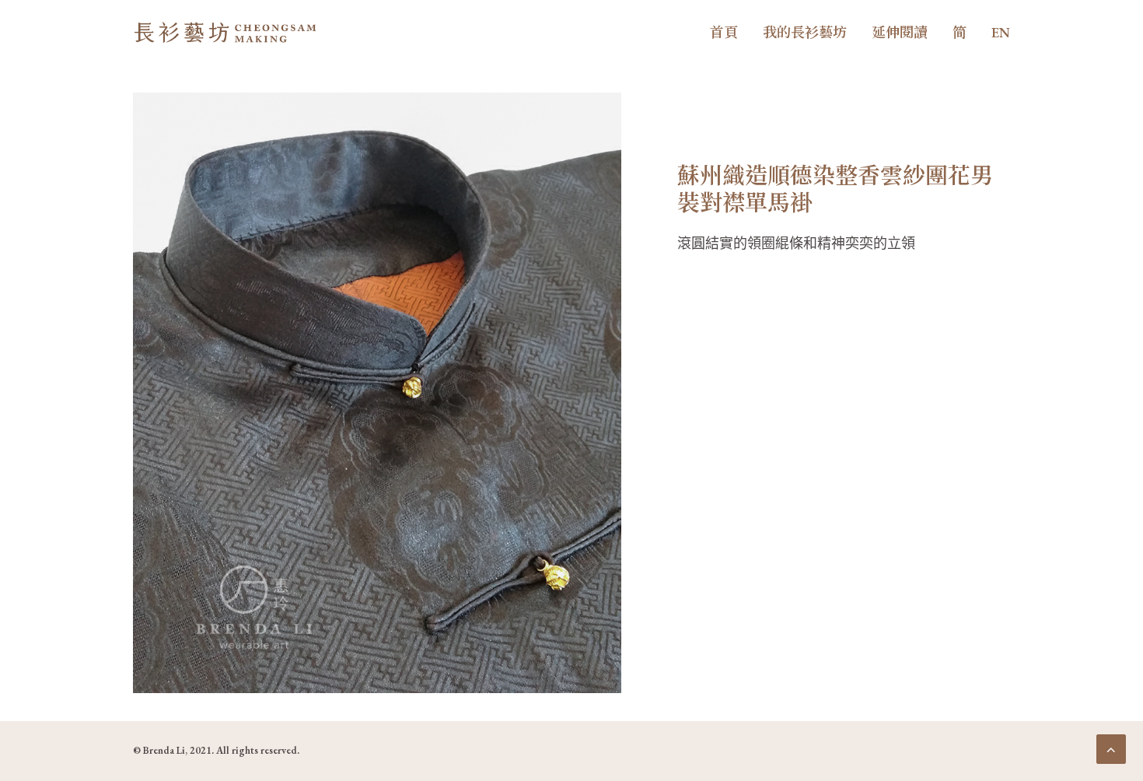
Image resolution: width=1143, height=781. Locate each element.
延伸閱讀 (900, 32)
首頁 (724, 32)
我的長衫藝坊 (805, 32)
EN (1000, 33)
